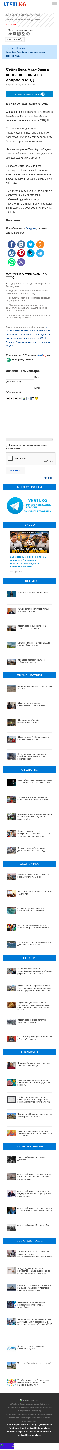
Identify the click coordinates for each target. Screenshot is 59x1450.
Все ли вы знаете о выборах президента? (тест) (30, 1347)
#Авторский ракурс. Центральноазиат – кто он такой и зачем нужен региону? (35, 1209)
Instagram (24, 34)
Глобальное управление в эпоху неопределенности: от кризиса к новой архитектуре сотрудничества (33, 1099)
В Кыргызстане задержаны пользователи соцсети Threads (31, 704)
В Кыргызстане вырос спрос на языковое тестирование (31, 627)
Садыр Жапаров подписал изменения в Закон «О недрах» (35, 1038)
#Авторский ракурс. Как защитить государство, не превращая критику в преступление (34, 1193)
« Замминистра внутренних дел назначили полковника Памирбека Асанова (28, 331)
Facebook (14, 34)
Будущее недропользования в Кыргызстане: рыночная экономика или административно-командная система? (33, 1006)
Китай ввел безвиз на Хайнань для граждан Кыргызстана (33, 644)
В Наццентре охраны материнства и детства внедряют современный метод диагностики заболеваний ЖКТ (34, 1321)
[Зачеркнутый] (20, 398)
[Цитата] (28, 398)
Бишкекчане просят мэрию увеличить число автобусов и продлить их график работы (34, 816)
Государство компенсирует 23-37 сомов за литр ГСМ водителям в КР (33, 926)
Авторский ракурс (24, 15)
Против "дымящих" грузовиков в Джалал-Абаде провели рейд (32, 849)
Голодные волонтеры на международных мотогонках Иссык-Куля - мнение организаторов (33, 833)
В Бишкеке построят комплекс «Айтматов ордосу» (31, 661)
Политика (20, 48)
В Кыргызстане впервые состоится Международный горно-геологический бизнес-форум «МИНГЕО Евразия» (35, 988)
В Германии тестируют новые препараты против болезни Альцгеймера (31, 1304)
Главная (9, 48)
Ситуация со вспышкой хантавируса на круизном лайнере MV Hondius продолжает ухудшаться (34, 1287)
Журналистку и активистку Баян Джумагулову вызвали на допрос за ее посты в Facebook (26, 308)
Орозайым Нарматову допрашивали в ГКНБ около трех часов (28, 316)
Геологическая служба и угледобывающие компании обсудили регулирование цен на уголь (35, 971)
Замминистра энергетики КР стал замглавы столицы (33, 610)
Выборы (10, 15)
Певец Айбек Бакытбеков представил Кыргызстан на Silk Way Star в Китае (34, 781)
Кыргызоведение (14, 20)
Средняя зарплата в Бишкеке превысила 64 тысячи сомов (31, 909)
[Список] (32, 398)
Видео (37, 15)
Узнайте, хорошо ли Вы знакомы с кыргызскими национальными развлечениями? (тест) (33, 1382)
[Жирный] (8, 398)
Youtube (19, 34)
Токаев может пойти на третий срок (33, 592)
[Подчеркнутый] (16, 398)
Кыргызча (11, 24)
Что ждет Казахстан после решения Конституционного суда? (34, 1064)
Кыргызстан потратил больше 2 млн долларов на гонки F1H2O (34, 943)
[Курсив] (12, 398)
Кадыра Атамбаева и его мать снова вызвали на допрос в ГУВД (27, 292)
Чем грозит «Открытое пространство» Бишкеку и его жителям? (35, 1115)
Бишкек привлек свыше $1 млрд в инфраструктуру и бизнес (33, 875)
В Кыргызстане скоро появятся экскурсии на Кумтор (31, 1021)
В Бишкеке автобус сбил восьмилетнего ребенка (28, 721)
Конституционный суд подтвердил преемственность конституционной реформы (33, 1082)
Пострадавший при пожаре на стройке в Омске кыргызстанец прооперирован (31, 756)
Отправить (15, 470)
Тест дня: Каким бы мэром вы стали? (34, 1363)
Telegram (28, 34)
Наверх (48, 477)
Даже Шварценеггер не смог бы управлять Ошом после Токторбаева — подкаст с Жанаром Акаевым (28, 561)
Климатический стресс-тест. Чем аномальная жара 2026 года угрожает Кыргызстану (35, 1133)
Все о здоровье (32, 20)
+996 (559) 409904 (22, 359)
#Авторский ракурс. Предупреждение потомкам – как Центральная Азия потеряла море (34, 1176)
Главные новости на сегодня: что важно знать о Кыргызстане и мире (33, 798)
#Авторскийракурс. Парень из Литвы (34, 1225)
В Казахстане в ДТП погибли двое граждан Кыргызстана (33, 738)
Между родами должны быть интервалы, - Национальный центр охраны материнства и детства (33, 1270)
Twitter (10, 34)
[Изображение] (24, 398)
